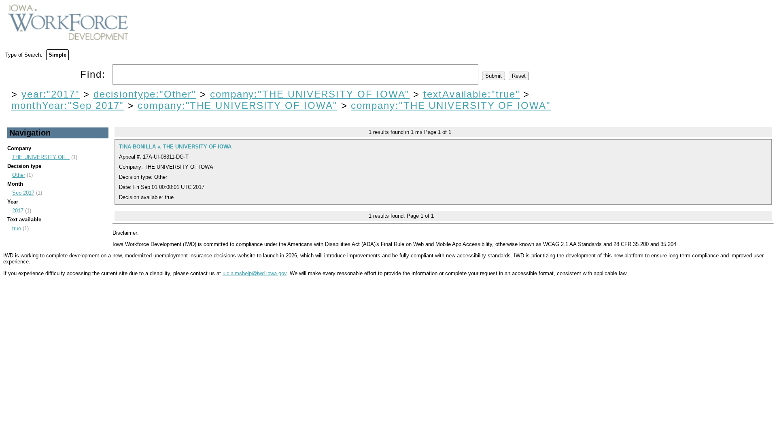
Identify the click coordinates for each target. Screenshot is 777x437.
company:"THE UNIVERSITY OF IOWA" (310, 94)
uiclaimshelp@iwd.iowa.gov (255, 273)
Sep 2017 (23, 193)
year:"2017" (50, 94)
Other (18, 175)
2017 (17, 211)
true (16, 228)
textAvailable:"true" (471, 94)
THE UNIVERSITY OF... (41, 157)
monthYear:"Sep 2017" (67, 105)
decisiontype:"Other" (144, 94)
